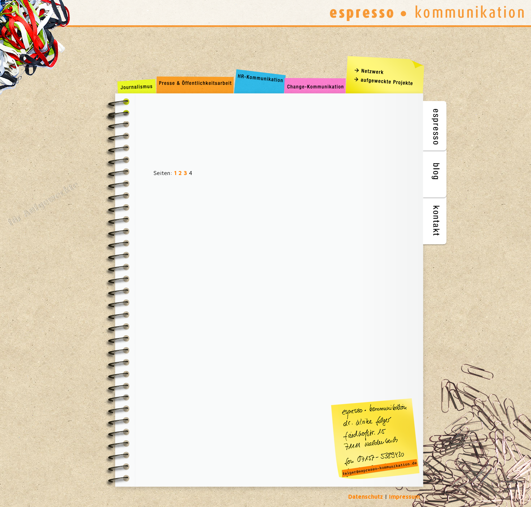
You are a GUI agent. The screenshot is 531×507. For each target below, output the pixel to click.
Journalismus (136, 85)
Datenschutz (365, 496)
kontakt (435, 220)
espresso (435, 126)
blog (435, 173)
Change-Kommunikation (315, 85)
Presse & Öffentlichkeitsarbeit (194, 85)
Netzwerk (386, 70)
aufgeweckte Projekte (386, 81)
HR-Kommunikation (258, 85)
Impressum (404, 496)
